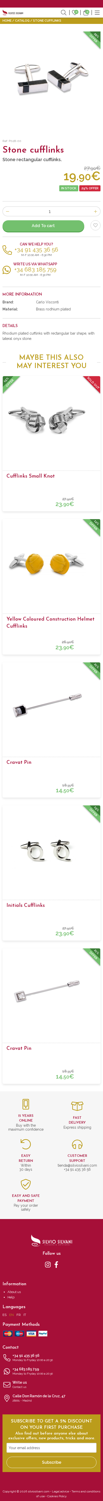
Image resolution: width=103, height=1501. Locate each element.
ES (4, 1315)
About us (14, 1292)
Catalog (22, 20)
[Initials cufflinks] (51, 849)
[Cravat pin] (51, 706)
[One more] (95, 211)
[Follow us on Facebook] (56, 1264)
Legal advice (60, 1491)
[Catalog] (97, 12)
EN (11, 1315)
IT (25, 1315)
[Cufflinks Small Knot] (51, 420)
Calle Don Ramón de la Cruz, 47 (39, 1398)
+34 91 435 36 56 (32, 1357)
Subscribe (51, 1462)
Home (7, 20)
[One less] (7, 211)
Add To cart (43, 225)
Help (11, 1297)
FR (18, 1315)
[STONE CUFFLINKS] (51, 80)
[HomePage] (12, 12)
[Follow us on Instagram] (48, 1264)
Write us (19, 1384)
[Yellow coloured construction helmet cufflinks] (51, 563)
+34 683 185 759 (32, 1371)
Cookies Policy (57, 1496)
